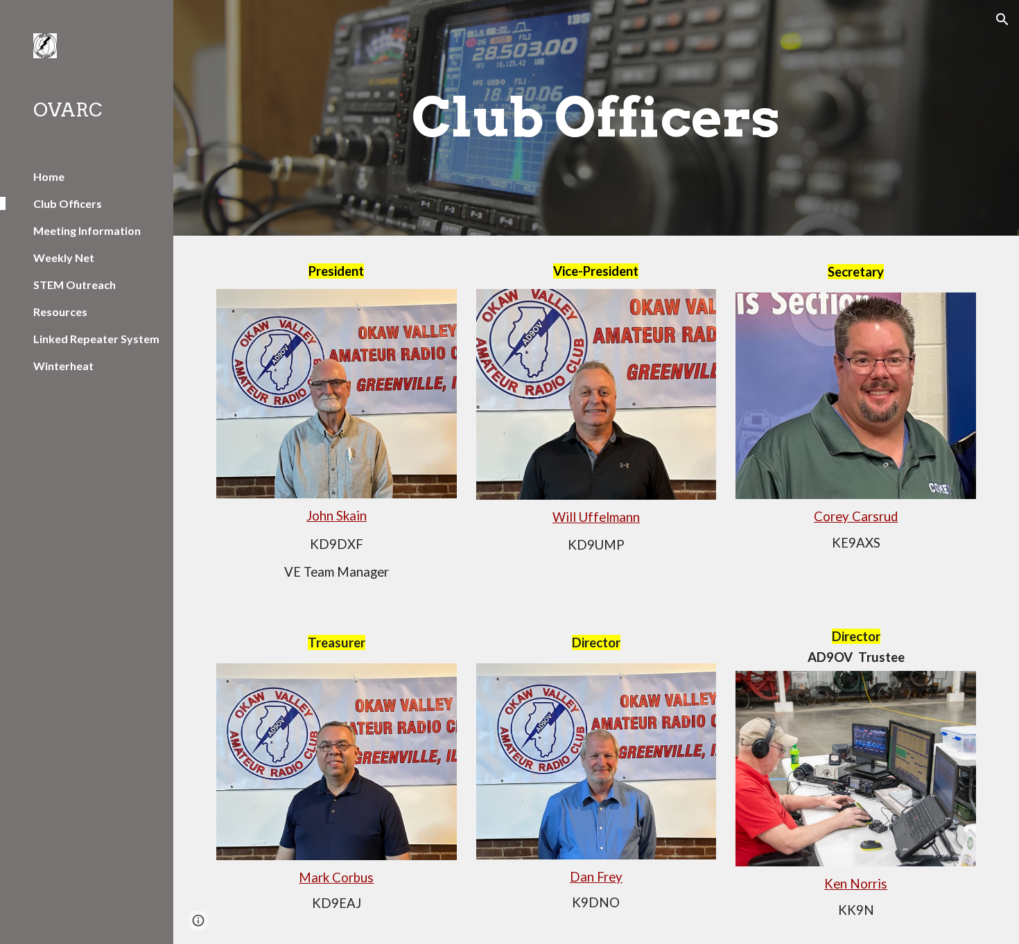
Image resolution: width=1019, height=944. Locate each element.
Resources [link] (60, 311)
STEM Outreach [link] (74, 284)
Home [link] (48, 176)
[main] (596, 118)
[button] (1002, 19)
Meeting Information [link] (87, 230)
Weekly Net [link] (63, 257)
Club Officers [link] (67, 203)
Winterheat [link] (63, 365)
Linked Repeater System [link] (96, 338)
